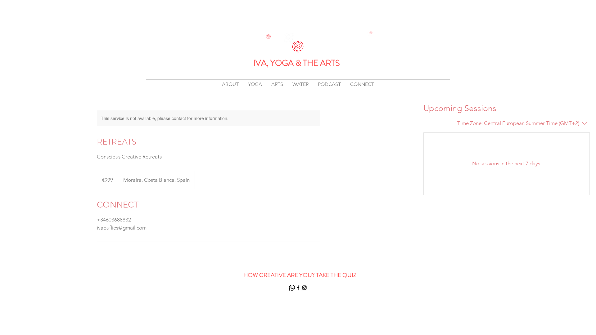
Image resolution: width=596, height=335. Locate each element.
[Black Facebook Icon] (298, 288)
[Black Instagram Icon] (304, 288)
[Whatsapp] (292, 288)
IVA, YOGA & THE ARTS (296, 63)
